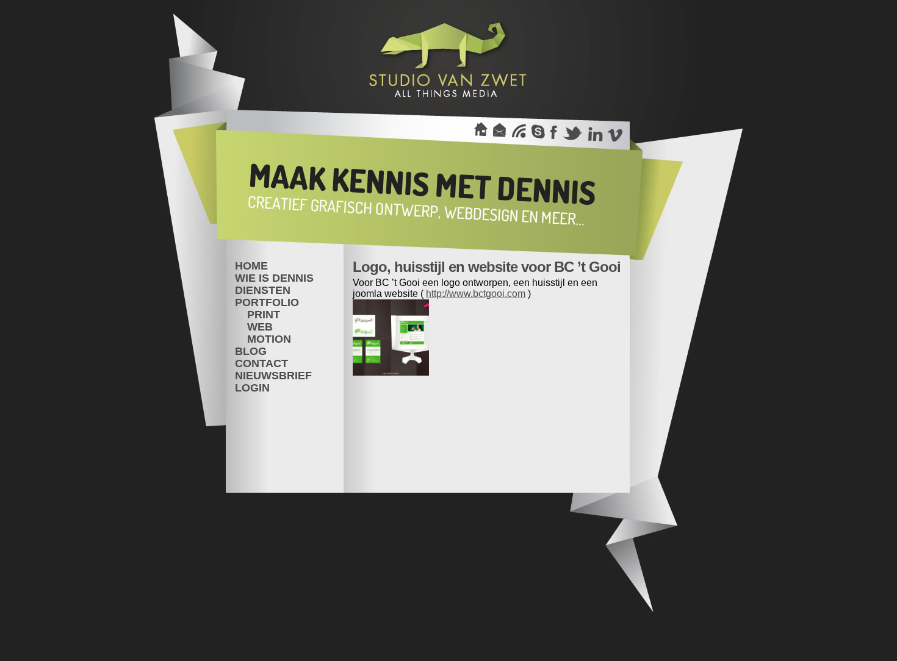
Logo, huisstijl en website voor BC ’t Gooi (487, 267)
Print (263, 315)
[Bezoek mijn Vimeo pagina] (614, 132)
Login (252, 388)
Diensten (262, 290)
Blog (251, 351)
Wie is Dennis (274, 278)
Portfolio (267, 302)
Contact (261, 363)
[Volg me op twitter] (572, 132)
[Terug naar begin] (481, 132)
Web (260, 327)
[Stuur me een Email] (499, 132)
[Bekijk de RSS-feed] (518, 132)
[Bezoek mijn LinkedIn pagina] (595, 132)
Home (251, 266)
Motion (269, 339)
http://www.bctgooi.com (475, 293)
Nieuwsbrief (273, 376)
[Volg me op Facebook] (553, 132)
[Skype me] (537, 132)
